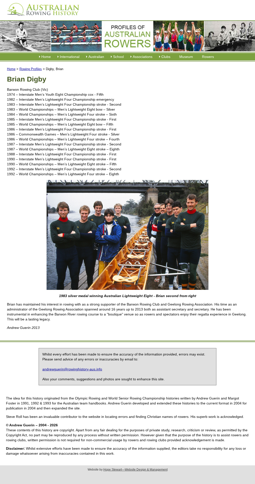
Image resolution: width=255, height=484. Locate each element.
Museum (186, 57)
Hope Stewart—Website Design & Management (135, 469)
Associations (142, 57)
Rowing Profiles (30, 69)
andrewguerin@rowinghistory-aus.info (72, 369)
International (69, 57)
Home (46, 57)
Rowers (208, 57)
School (118, 57)
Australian (96, 57)
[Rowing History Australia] (41, 17)
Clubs (165, 57)
